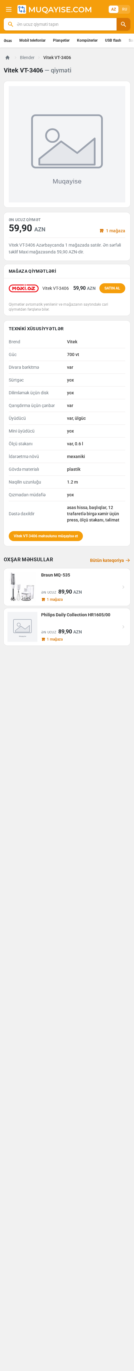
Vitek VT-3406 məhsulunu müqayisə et (46, 536)
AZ (113, 9)
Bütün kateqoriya (107, 560)
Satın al (112, 288)
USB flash (113, 40)
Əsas (8, 41)
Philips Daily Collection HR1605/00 (75, 614)
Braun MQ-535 (55, 574)
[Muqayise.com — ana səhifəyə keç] (54, 9)
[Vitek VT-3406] (67, 144)
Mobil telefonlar (32, 40)
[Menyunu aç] (8, 9)
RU (124, 9)
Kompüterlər (87, 40)
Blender (27, 57)
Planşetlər (61, 40)
